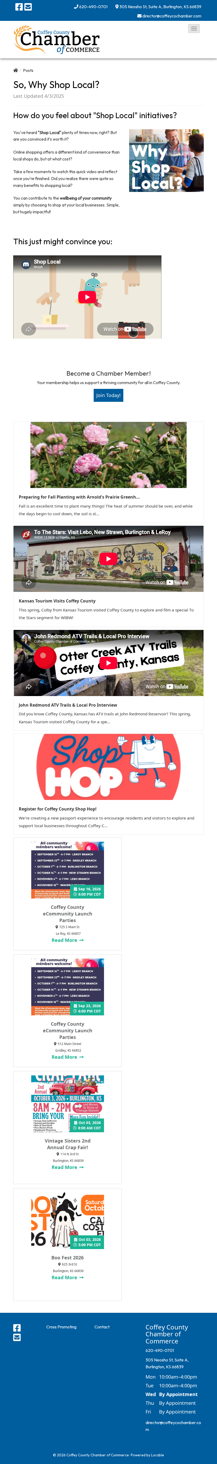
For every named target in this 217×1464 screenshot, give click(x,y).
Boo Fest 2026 (67, 1257)
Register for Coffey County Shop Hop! (58, 809)
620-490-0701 (93, 6)
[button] (194, 28)
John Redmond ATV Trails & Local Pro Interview (68, 705)
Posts (28, 70)
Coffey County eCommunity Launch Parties (67, 913)
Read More (65, 940)
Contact (102, 1326)
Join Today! (108, 395)
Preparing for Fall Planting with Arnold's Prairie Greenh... (79, 497)
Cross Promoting (61, 1326)
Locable (157, 1455)
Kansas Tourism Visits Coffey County (57, 601)
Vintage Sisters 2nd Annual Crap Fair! (68, 1144)
